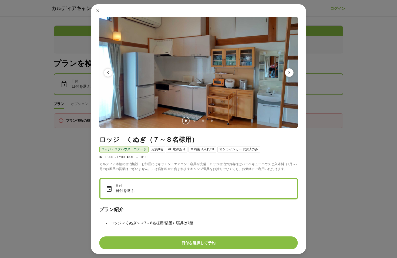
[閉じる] (98, 11)
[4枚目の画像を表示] (211, 120)
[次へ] (289, 72)
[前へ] (108, 72)
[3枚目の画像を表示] (203, 120)
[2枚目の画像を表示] (194, 120)
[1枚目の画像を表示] (185, 120)
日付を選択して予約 (198, 243)
